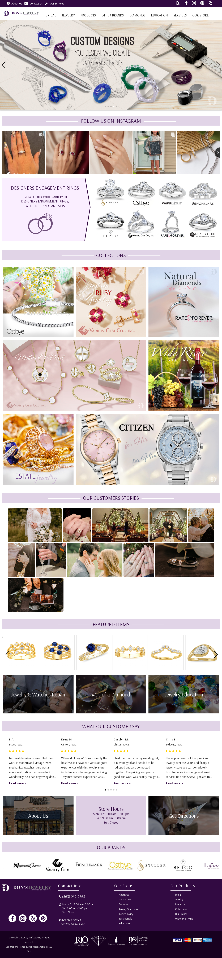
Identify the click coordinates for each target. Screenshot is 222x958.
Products (88, 15)
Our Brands (181, 914)
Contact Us (36, 3)
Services (180, 15)
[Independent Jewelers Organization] (137, 944)
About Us (16, 3)
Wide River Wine (184, 918)
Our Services (57, 3)
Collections (181, 909)
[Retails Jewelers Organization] (82, 944)
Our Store (200, 15)
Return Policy (126, 914)
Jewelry (68, 15)
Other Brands (112, 15)
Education (159, 15)
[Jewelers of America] (116, 944)
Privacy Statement (129, 909)
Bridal (178, 894)
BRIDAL (51, 15)
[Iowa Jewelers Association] (98, 944)
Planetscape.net (35, 946)
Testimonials (125, 918)
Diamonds (137, 15)
